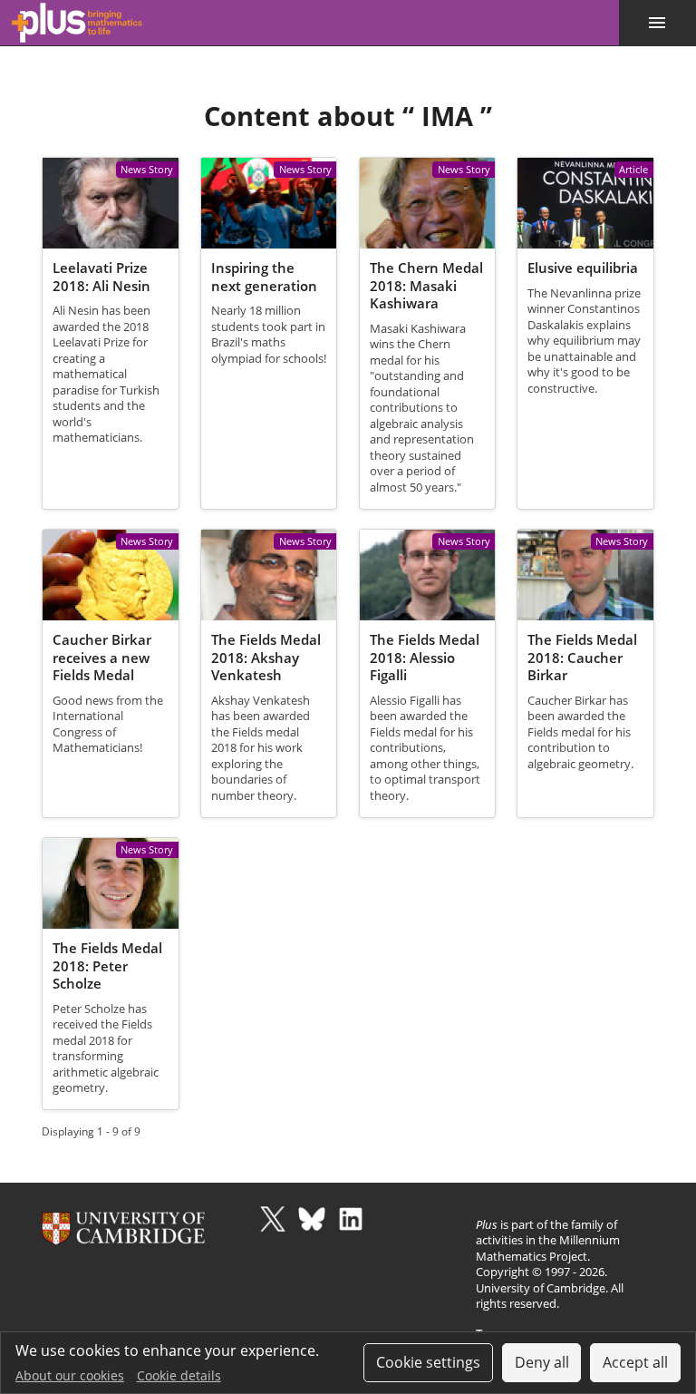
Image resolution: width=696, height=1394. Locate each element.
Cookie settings (428, 1362)
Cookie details (179, 1375)
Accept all (635, 1362)
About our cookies (69, 1375)
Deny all (542, 1362)
